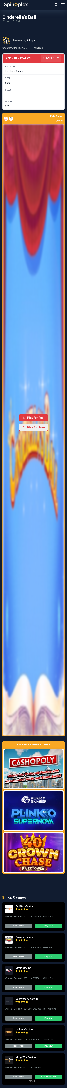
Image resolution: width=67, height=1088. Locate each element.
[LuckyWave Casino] (9, 1004)
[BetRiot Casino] (9, 911)
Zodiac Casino (24, 937)
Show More (49, 58)
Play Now (48, 926)
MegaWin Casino (25, 1057)
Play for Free (36, 427)
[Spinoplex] (15, 4)
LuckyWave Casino (27, 998)
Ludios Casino (24, 1029)
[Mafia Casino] (9, 973)
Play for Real (36, 417)
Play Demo (33, 768)
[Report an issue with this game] (6, 119)
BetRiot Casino (24, 906)
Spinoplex (32, 40)
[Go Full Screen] (11, 119)
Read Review (18, 926)
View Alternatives (48, 1077)
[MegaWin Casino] (9, 1062)
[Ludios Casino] (9, 1035)
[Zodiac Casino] (9, 942)
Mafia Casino (23, 967)
